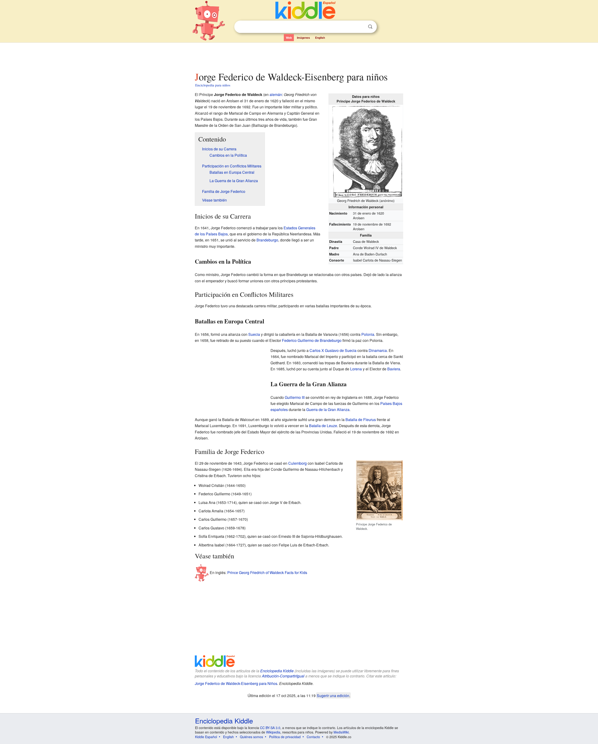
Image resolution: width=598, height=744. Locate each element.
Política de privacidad (285, 736)
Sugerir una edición (333, 695)
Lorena (356, 369)
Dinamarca (378, 350)
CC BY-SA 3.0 (270, 727)
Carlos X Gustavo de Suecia (333, 350)
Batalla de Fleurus (360, 419)
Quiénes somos (251, 736)
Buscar (370, 26)
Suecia (254, 334)
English (320, 37)
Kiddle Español (206, 736)
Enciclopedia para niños (212, 85)
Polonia (367, 334)
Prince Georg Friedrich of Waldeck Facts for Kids (267, 572)
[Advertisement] (299, 56)
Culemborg (297, 463)
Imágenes (303, 37)
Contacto (313, 736)
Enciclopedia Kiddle (277, 670)
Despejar (361, 27)
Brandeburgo (267, 240)
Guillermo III (295, 397)
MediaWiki (341, 732)
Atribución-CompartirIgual (283, 676)
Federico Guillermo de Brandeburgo (312, 340)
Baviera (393, 369)
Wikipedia (273, 732)
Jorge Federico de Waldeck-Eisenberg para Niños (236, 683)
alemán (276, 94)
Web (289, 37)
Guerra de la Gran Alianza (327, 409)
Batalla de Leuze (323, 425)
